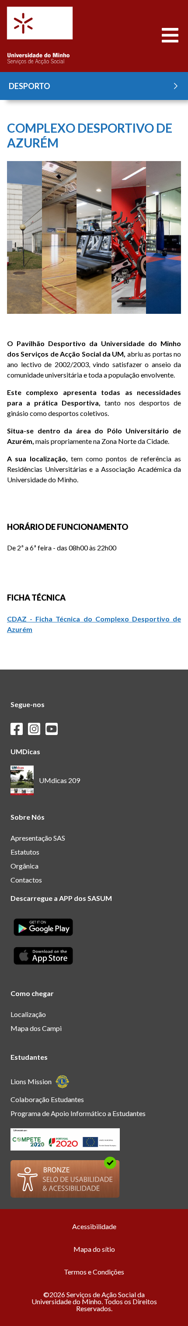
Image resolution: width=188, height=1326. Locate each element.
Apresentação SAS (37, 838)
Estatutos (24, 852)
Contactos (26, 880)
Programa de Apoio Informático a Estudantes (78, 1113)
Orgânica (24, 866)
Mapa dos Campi (36, 1028)
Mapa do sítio (94, 1249)
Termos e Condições (94, 1272)
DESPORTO (29, 86)
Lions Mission (31, 1081)
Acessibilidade (94, 1226)
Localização (28, 1014)
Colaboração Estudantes (47, 1099)
